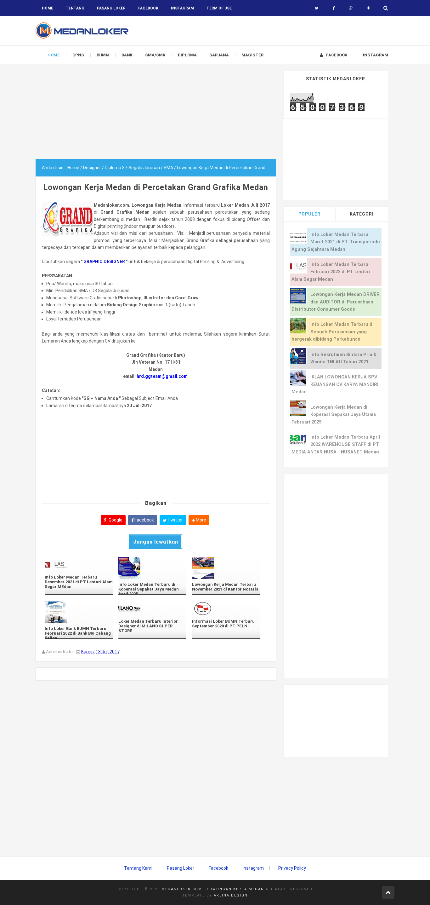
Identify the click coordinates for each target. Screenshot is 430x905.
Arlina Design (231, 895)
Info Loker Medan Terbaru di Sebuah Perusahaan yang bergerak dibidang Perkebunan (332, 332)
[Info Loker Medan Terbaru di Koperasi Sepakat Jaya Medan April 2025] (152, 568)
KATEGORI (362, 213)
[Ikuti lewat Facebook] (333, 8)
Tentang (75, 8)
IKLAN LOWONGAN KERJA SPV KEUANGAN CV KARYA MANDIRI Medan (334, 384)
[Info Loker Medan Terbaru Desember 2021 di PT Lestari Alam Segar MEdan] (79, 564)
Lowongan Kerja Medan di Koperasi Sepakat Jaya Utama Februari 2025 (333, 415)
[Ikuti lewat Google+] (351, 8)
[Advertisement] (156, 115)
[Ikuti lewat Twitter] (316, 8)
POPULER (309, 213)
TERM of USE (219, 8)
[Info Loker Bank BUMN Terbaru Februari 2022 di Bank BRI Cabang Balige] (79, 612)
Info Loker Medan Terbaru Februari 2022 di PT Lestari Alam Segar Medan (330, 272)
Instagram (253, 868)
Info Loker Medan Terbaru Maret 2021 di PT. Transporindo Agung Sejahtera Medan (335, 242)
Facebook (143, 519)
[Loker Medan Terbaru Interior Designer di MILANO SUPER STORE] (152, 608)
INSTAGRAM (182, 8)
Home (47, 8)
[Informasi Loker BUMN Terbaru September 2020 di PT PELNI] (226, 608)
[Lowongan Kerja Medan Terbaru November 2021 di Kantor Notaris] (226, 568)
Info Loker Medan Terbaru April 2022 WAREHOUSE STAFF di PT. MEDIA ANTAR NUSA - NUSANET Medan (335, 445)
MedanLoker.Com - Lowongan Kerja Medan (212, 889)
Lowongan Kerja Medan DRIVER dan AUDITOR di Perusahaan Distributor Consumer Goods (335, 302)
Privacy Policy (292, 868)
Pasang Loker (111, 8)
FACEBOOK (148, 8)
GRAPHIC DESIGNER (104, 261)
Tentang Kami (138, 868)
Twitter (175, 519)
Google (115, 519)
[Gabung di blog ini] (368, 8)
